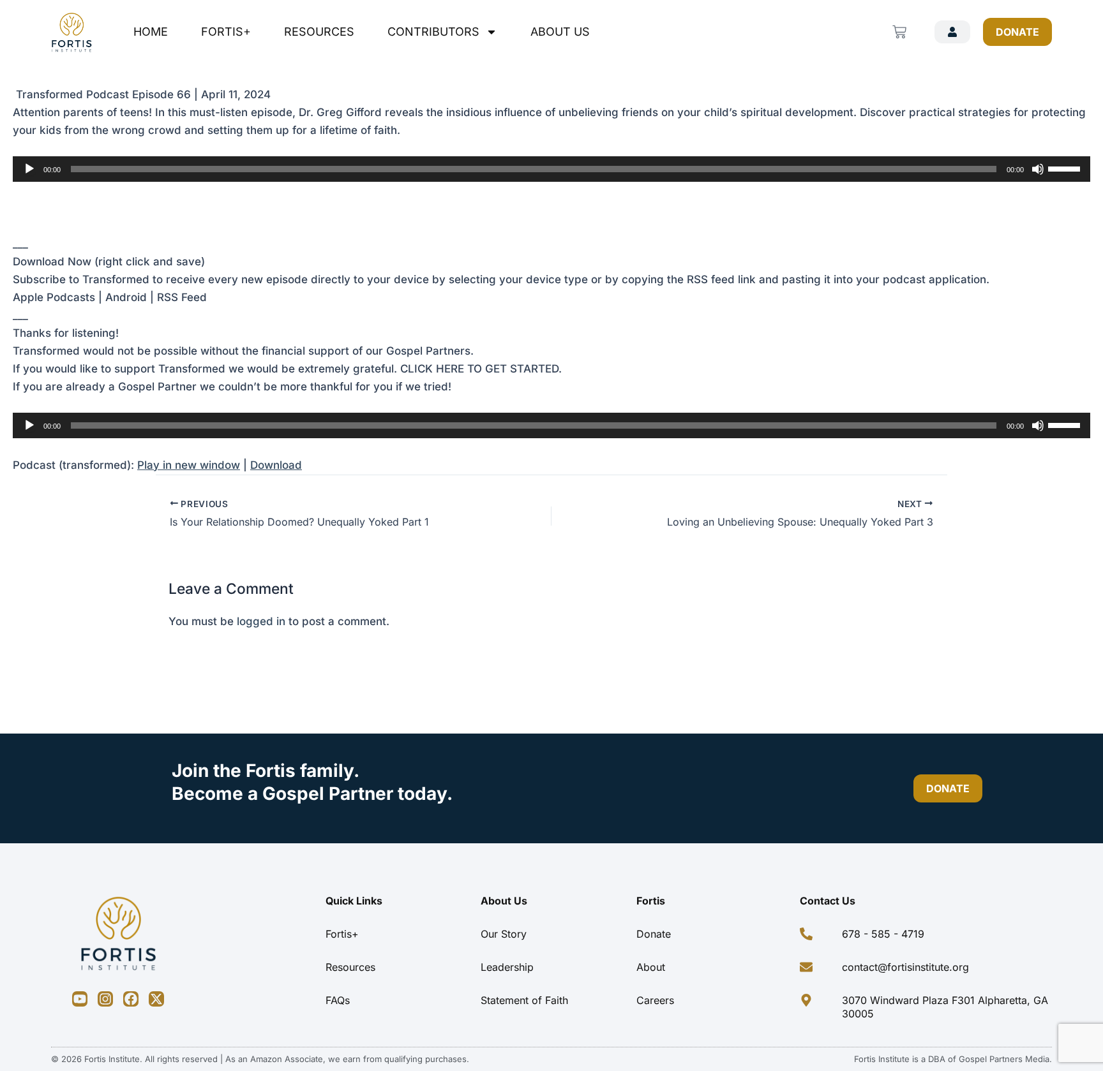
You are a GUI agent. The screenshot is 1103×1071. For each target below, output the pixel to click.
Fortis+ (226, 31)
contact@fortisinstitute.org (905, 967)
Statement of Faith (524, 1000)
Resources (319, 31)
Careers (655, 1000)
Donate (653, 933)
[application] (551, 169)
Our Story (504, 933)
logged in (261, 621)
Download (276, 465)
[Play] (29, 169)
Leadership (507, 967)
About (650, 967)
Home (150, 31)
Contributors (433, 31)
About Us (560, 31)
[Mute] (1038, 169)
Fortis (650, 900)
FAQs (338, 1000)
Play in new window (188, 465)
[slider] (1066, 167)
